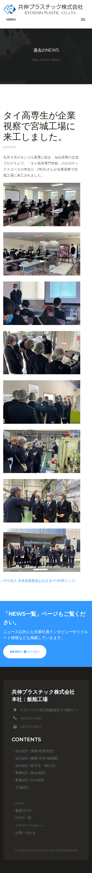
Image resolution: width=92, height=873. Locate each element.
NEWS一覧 (23, 818)
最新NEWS (23, 811)
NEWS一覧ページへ (25, 652)
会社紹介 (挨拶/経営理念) (34, 751)
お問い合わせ (25, 833)
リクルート (30, 825)
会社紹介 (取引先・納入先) (35, 766)
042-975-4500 (31, 718)
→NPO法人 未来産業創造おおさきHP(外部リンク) (38, 581)
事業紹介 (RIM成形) (30, 780)
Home (19, 803)
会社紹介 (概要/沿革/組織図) (36, 758)
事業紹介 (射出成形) (30, 773)
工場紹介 (22, 787)
